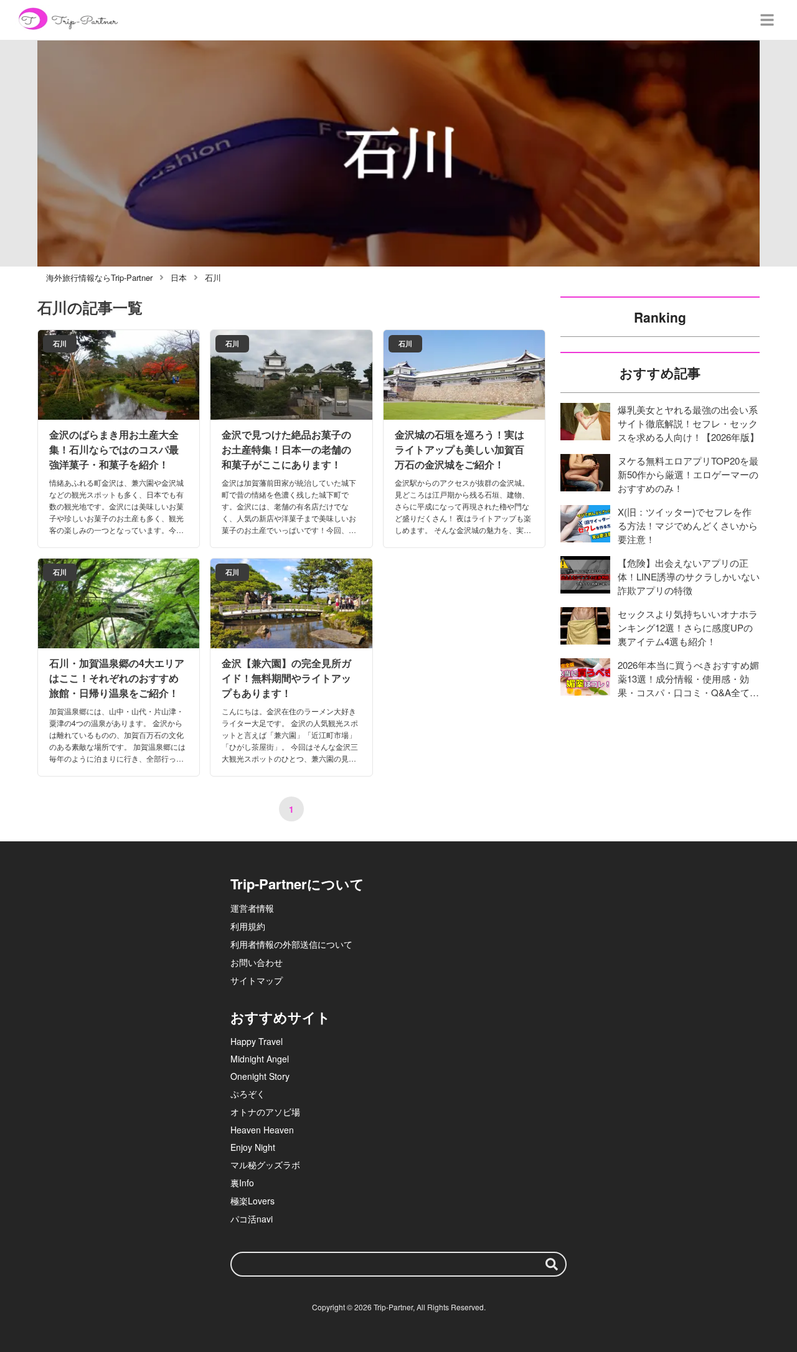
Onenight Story (260, 1076)
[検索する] (551, 1264)
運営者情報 (252, 908)
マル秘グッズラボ (265, 1164)
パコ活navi (251, 1219)
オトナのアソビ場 (265, 1111)
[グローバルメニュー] (767, 20)
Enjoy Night (252, 1147)
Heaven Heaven (262, 1129)
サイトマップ (256, 980)
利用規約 (247, 926)
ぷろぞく (247, 1093)
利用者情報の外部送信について (291, 944)
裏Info (242, 1182)
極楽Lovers (252, 1200)
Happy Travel (256, 1041)
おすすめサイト (280, 1017)
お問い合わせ (256, 962)
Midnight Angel (259, 1058)
